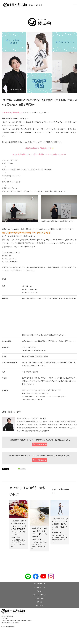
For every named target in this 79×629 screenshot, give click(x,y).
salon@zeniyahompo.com (37, 350)
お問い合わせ (39, 606)
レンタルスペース (39, 587)
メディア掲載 (39, 598)
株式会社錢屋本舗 (39, 583)
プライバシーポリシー (39, 594)
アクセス (39, 591)
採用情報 (39, 602)
